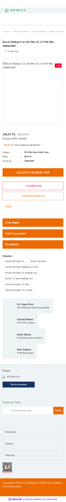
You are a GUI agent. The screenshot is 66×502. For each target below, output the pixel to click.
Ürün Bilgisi (12, 222)
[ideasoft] (15, 499)
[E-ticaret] (32, 499)
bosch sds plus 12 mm (17, 284)
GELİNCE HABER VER (33, 172)
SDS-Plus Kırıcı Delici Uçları (36, 152)
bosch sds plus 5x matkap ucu (21, 272)
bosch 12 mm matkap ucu (19, 278)
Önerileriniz (12, 244)
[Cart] (62, 22)
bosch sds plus (38, 261)
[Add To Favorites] (33, 186)
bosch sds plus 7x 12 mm (18, 290)
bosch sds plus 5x (14, 261)
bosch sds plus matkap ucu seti (21, 266)
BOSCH (27, 156)
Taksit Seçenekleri (15, 233)
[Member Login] (57, 21)
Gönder (58, 410)
